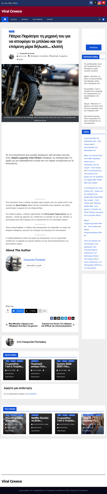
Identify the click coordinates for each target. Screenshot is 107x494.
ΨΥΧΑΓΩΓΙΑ (35, 415)
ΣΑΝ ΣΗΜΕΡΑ (37, 19)
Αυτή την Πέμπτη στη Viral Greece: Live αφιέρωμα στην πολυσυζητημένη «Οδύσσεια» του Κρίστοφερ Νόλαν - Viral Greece (92, 250)
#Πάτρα (20, 59)
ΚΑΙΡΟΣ (50, 19)
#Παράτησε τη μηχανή (58, 56)
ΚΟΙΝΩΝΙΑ (20, 361)
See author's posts (34, 265)
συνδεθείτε (32, 394)
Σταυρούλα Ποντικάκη (27, 53)
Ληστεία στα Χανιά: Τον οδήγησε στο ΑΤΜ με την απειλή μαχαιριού (56, 325)
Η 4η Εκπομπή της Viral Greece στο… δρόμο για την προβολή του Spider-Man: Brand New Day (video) (93, 177)
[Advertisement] (40, 139)
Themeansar (83, 490)
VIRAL (7, 361)
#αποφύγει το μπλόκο (39, 56)
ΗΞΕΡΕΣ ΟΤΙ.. (35, 361)
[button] (100, 19)
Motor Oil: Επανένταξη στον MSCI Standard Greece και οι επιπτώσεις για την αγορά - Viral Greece (93, 161)
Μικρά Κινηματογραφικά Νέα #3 (93, 232)
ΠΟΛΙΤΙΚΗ (98, 415)
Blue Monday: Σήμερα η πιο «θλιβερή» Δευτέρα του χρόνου (23, 325)
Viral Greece (12, 11)
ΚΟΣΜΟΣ (25, 19)
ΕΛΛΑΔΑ (14, 19)
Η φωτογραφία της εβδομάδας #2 (90, 147)
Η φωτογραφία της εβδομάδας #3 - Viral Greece (92, 141)
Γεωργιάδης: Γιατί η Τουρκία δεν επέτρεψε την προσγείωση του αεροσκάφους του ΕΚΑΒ (93, 93)
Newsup (73, 490)
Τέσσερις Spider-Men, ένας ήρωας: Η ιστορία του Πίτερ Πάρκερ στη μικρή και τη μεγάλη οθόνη (93, 209)
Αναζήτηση (94, 47)
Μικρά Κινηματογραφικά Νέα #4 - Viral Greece (93, 223)
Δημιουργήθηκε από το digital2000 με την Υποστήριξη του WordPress (42, 490)
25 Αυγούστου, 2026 (14, 424)
